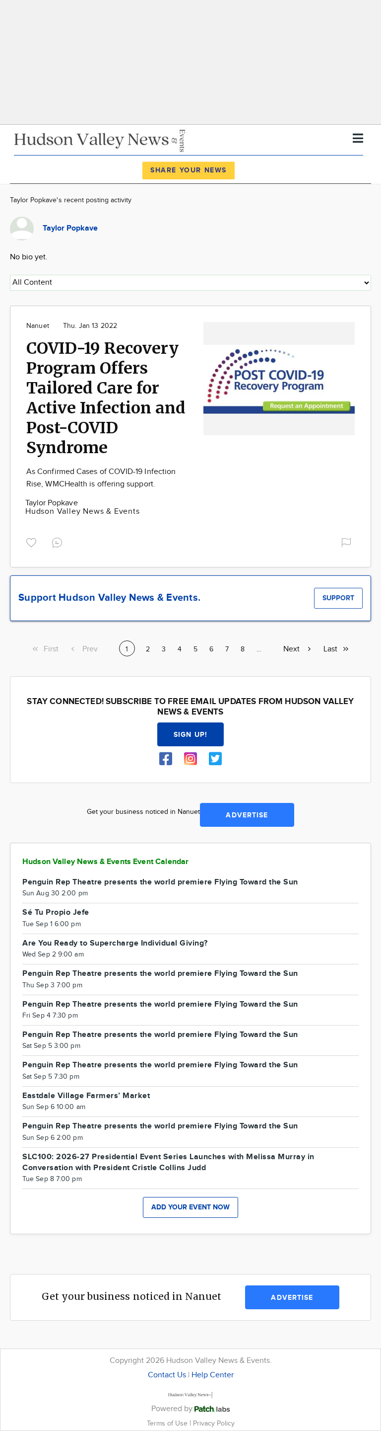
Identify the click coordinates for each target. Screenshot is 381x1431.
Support (338, 598)
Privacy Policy (214, 1423)
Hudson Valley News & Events (82, 511)
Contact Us (167, 1375)
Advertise (247, 815)
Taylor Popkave (51, 503)
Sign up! (190, 734)
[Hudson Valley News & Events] (101, 139)
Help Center (212, 1375)
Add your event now (190, 1207)
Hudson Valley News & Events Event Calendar (105, 862)
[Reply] (59, 541)
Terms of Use (168, 1423)
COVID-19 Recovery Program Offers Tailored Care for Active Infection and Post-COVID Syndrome (106, 398)
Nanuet (37, 326)
